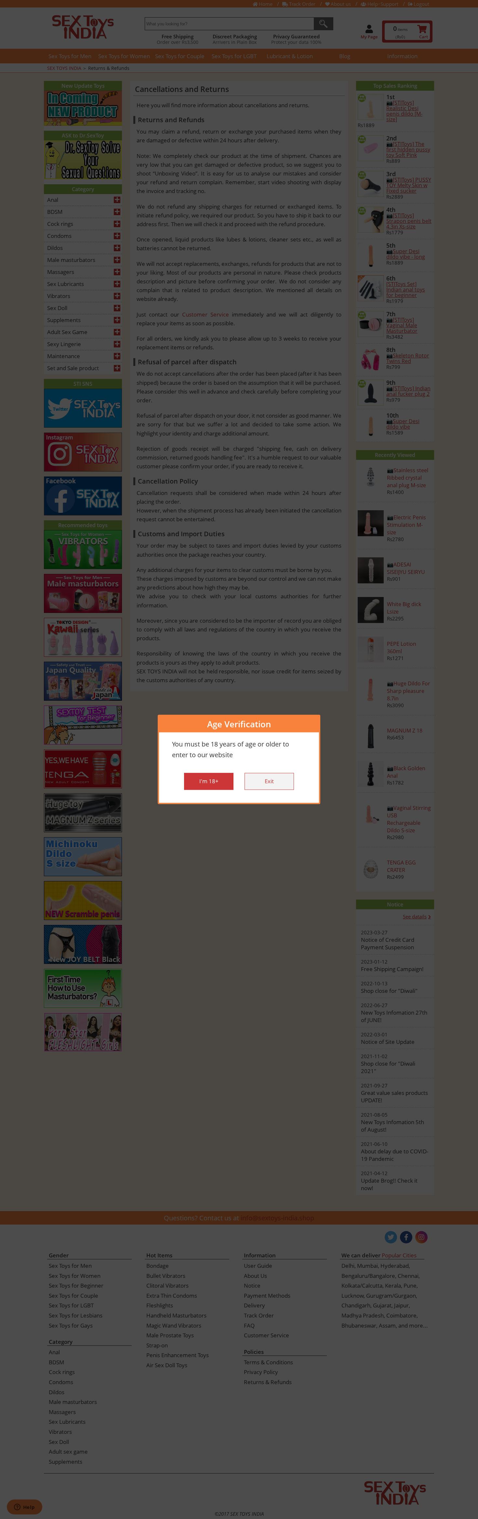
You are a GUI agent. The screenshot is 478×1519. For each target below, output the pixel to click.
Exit (269, 781)
